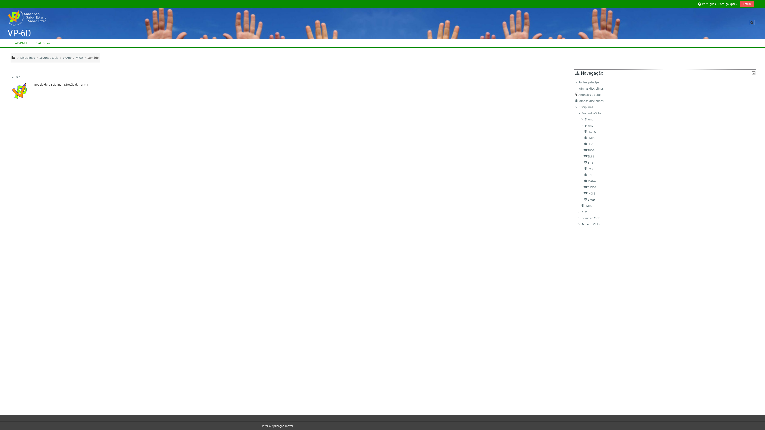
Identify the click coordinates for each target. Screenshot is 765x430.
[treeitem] (665, 153)
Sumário (93, 58)
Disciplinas (586, 107)
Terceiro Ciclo (590, 224)
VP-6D (16, 76)
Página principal (589, 82)
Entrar (747, 4)
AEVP (585, 212)
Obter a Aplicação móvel (277, 426)
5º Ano (589, 119)
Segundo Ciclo (591, 113)
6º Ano (589, 125)
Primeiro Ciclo (591, 218)
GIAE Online (43, 43)
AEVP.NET (21, 43)
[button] (717, 4)
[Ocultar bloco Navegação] (753, 73)
